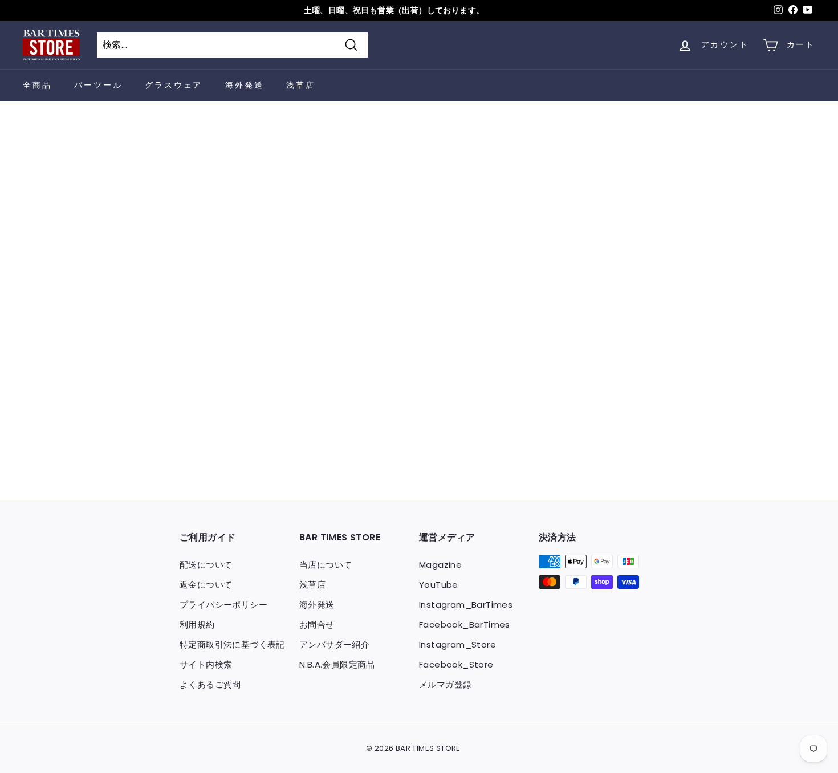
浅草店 (300, 85)
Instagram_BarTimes (465, 605)
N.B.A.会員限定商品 (337, 664)
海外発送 (244, 85)
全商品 (37, 85)
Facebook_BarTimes (464, 624)
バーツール (98, 85)
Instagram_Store (457, 644)
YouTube (438, 585)
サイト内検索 (206, 664)
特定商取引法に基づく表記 (232, 644)
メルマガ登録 (445, 684)
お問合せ (317, 624)
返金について (206, 585)
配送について (206, 565)
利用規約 (197, 624)
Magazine (440, 565)
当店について (325, 565)
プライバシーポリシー (223, 605)
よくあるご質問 (210, 684)
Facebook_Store (456, 664)
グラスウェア (173, 85)
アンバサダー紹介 (334, 644)
